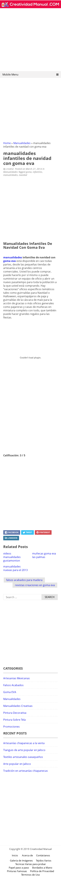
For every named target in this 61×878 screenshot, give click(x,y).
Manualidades (22, 143)
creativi (10, 168)
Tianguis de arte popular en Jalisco (24, 750)
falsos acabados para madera (24, 580)
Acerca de (27, 855)
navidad (23, 174)
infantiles (37, 171)
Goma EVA (9, 692)
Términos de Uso (30, 874)
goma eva (9, 261)
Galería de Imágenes (21, 860)
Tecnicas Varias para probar (30, 864)
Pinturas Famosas (17, 871)
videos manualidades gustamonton (12, 557)
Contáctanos (43, 855)
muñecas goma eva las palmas (44, 555)
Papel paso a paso (19, 867)
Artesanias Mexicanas (16, 678)
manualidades (10, 174)
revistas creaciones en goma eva (35, 585)
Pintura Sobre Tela (14, 719)
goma (29, 171)
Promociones (11, 726)
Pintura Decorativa (14, 713)
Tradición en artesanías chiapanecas (25, 771)
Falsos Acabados (13, 685)
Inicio (15, 855)
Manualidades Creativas (18, 706)
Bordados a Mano (42, 867)
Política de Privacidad (42, 871)
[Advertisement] (30, 41)
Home (7, 143)
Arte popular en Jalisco (17, 764)
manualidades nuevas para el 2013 (15, 568)
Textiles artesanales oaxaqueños (23, 757)
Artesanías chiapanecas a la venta (24, 743)
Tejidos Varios (43, 860)
